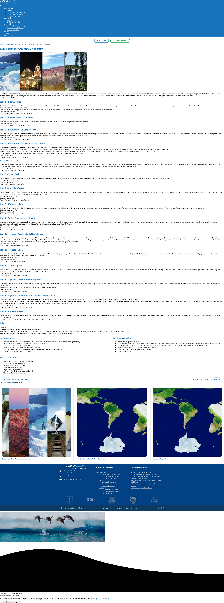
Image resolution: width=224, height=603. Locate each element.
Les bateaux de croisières (110, 476)
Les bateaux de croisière (110, 484)
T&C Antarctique (121, 508)
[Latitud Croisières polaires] (9, 3)
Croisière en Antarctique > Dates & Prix (143, 474)
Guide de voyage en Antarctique (141, 488)
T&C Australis (132, 508)
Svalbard (101, 488)
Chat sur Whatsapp (121, 41)
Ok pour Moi (18, 602)
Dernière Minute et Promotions (141, 472)
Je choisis (10, 602)
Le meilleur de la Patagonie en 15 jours (16, 459)
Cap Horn (102, 480)
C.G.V (112, 508)
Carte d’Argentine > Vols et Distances (91, 459)
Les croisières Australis (109, 482)
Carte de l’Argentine (160, 459)
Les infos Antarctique (109, 478)
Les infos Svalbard (108, 494)
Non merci (3, 602)
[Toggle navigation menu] (0, 5)
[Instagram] (161, 508)
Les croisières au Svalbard (110, 490)
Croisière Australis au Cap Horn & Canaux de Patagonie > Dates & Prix (145, 477)
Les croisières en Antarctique (111, 474)
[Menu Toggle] (12, 8)
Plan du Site (105, 508)
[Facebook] (158, 508)
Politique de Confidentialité (101, 599)
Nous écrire (102, 41)
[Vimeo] (163, 508)
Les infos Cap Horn (108, 486)
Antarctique (102, 472)
